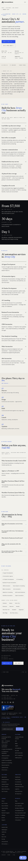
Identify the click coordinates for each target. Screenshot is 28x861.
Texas (3, 834)
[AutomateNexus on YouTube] (10, 702)
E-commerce (18, 782)
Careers (3, 810)
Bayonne (12, 606)
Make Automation (7, 589)
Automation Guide (19, 803)
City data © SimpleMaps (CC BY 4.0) (13, 852)
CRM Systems (18, 757)
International (5, 841)
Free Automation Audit (20, 813)
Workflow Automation (8, 595)
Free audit (18, 663)
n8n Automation (17, 589)
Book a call (7, 663)
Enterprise (4, 782)
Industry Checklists (19, 817)
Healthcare (17, 777)
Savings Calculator (19, 808)
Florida (3, 839)
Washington (4, 829)
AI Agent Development (8, 573)
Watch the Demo (5, 789)
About (3, 801)
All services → (5, 770)
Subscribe (19, 728)
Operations (4, 777)
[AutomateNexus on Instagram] (7, 702)
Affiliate (3, 815)
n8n (16, 741)
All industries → (18, 793)
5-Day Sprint (18, 820)
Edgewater (21, 609)
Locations (8, 7)
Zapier (16, 745)
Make (16, 743)
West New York (6, 609)
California (4, 832)
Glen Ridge (5, 613)
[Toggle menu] (25, 2)
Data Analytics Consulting (19, 585)
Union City (17, 603)
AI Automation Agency (8, 576)
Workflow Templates (20, 815)
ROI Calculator (18, 805)
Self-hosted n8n (19, 753)
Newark (18, 606)
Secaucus (5, 606)
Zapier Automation (19, 595)
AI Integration (5, 758)
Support (3, 820)
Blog (16, 801)
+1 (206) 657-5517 (7, 697)
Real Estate (17, 779)
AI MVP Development (7, 760)
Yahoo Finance (15, 65)
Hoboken (5, 603)
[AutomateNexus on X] (5, 702)
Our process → (5, 383)
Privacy (4, 854)
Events (3, 817)
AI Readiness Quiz (19, 810)
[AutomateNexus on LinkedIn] (2, 702)
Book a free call (8, 41)
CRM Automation (6, 585)
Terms (8, 854)
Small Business (5, 779)
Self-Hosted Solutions (20, 592)
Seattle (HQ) (4, 827)
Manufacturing (18, 784)
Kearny (10, 603)
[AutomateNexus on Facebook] (13, 702)
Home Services (18, 791)
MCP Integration (19, 755)
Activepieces (18, 748)
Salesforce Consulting (8, 592)
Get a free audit (8, 45)
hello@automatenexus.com (8, 698)
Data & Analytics (5, 765)
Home (3, 7)
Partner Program (6, 813)
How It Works (5, 786)
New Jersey (15, 7)
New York (4, 836)
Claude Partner (5, 784)
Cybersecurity (5, 767)
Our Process (4, 791)
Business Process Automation (9, 582)
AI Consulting (19, 579)
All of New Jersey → (14, 613)
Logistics (17, 789)
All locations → (5, 844)
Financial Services (19, 786)
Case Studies (5, 808)
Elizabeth (14, 609)
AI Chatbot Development (8, 579)
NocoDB (17, 750)
